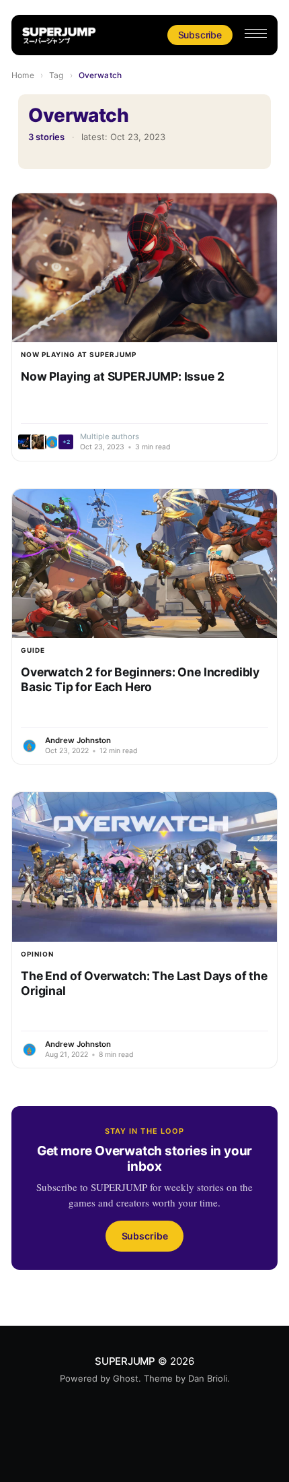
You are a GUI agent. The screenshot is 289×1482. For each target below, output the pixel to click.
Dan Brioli (207, 1378)
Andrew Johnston (78, 740)
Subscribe (200, 34)
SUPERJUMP (125, 1361)
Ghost (125, 1378)
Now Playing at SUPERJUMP (78, 354)
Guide (33, 650)
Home (22, 75)
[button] (256, 33)
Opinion (37, 954)
